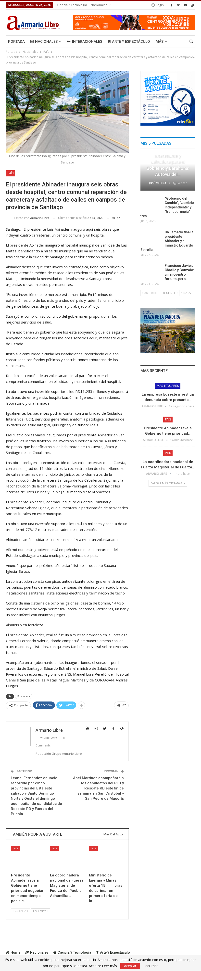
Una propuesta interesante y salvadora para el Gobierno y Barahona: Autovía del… (167, 162)
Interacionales (87, 41)
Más (159, 41)
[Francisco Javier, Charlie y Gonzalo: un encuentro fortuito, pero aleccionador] (151, 271)
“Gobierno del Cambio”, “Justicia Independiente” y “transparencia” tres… (167, 207)
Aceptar (130, 965)
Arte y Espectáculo (131, 41)
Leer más (150, 966)
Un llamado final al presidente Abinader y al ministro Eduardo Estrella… (167, 241)
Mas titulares (168, 386)
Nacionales (99, 5)
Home (15, 952)
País (10, 173)
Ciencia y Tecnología (72, 5)
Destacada (23, 696)
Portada (16, 41)
